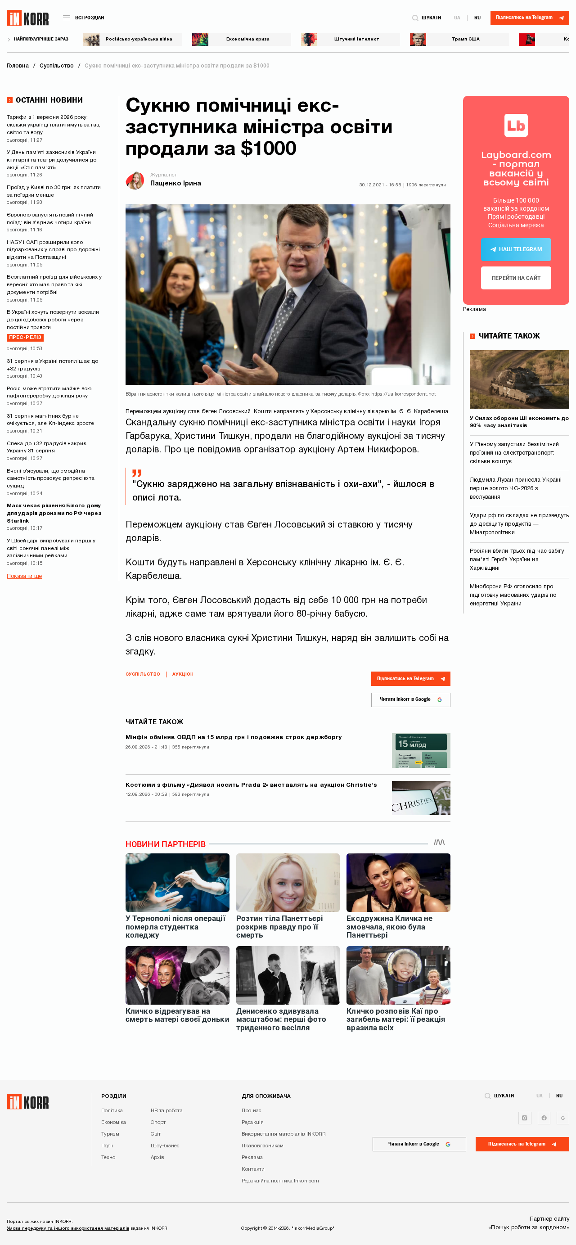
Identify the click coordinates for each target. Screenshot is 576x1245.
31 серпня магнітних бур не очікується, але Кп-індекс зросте (50, 420)
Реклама (252, 1157)
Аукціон (183, 674)
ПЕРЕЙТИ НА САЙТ (516, 278)
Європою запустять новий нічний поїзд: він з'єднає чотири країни (50, 218)
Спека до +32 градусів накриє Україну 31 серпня (46, 447)
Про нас (251, 1111)
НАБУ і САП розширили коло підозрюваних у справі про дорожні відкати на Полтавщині (53, 250)
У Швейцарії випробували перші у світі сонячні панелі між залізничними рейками (51, 548)
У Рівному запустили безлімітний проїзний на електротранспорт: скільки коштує (514, 453)
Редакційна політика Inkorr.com (280, 1181)
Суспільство (143, 674)
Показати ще (24, 576)
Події (107, 1146)
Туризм (110, 1134)
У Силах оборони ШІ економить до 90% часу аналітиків (519, 422)
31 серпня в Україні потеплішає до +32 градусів (52, 365)
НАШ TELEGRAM (520, 249)
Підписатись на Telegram (405, 678)
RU (477, 17)
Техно (108, 1157)
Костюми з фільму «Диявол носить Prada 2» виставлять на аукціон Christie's (251, 785)
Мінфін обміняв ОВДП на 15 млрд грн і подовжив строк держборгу (234, 737)
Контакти (253, 1169)
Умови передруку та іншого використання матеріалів (68, 1229)
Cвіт (156, 1134)
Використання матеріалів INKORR (284, 1134)
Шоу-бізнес (165, 1146)
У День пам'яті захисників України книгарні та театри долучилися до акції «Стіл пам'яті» (51, 160)
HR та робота (167, 1111)
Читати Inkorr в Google (405, 699)
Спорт (158, 1122)
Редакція (253, 1122)
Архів (157, 1157)
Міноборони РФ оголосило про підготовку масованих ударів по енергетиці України (513, 595)
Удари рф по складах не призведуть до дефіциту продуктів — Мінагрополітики (519, 524)
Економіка (113, 1122)
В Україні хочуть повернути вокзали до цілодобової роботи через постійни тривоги (53, 325)
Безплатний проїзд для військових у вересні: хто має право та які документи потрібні (54, 285)
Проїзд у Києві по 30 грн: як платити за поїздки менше (54, 191)
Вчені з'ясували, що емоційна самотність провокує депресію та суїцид (50, 479)
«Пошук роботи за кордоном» (528, 1228)
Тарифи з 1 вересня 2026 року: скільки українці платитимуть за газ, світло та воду (54, 125)
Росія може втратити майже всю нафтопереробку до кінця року (49, 392)
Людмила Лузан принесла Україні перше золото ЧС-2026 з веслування (516, 489)
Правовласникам (263, 1146)
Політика (112, 1111)
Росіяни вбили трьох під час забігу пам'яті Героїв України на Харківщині (517, 560)
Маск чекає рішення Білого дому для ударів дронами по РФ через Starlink (54, 513)
